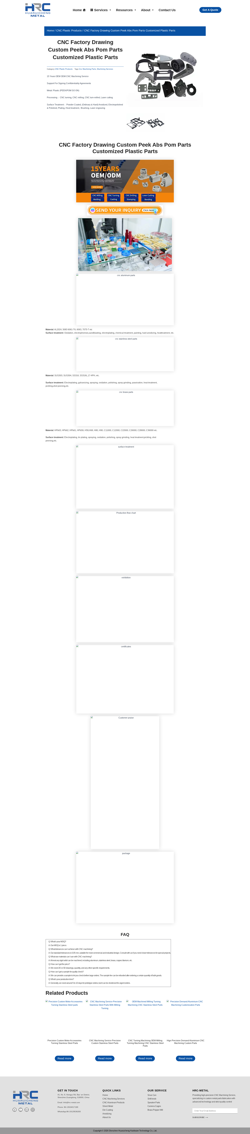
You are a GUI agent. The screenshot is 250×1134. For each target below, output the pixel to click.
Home (77, 10)
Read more (64, 1058)
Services (101, 10)
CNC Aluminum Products (113, 1102)
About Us (106, 1117)
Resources (124, 10)
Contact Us (167, 10)
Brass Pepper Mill (155, 1110)
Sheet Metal (107, 1106)
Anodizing (106, 1114)
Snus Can (152, 1095)
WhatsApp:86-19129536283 (69, 1111)
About (145, 10)
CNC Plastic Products (69, 30)
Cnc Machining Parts (87, 69)
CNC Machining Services (113, 1099)
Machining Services (105, 69)
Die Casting (107, 1110)
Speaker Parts (154, 1102)
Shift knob (152, 1099)
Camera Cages (154, 1106)
